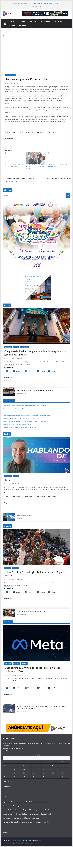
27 (24, 777)
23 (53, 773)
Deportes (12, 26)
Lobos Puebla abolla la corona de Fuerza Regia (31, 611)
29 (43, 777)
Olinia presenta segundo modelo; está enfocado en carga (35, 390)
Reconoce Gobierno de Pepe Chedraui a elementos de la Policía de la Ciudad (27, 415)
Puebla (11, 21)
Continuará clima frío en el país (57, 178)
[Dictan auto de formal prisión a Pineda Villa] (58, 158)
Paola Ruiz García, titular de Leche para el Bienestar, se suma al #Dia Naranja (27, 412)
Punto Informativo (10, 75)
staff (17, 83)
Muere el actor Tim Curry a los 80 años (15, 409)
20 (24, 773)
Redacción (19, 358)
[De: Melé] (36, 455)
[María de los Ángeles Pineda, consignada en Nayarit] (14, 158)
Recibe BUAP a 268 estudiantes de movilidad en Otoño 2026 (22, 428)
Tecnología (16, 663)
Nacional (33, 21)
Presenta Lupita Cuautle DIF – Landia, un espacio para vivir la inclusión (25, 421)
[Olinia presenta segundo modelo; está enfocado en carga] (9, 392)
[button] (15, 21)
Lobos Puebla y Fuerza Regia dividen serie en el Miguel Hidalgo (33, 574)
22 (43, 773)
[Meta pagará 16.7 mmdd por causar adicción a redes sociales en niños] (36, 643)
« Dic (4, 782)
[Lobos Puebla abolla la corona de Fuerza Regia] (9, 613)
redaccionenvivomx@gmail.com (13, 748)
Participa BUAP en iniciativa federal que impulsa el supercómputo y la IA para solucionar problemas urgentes (41, 707)
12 (14, 769)
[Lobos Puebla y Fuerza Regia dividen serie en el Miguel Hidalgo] (36, 547)
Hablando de (8, 476)
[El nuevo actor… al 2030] (9, 517)
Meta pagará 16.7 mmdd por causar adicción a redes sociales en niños (33, 669)
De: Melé (9, 479)
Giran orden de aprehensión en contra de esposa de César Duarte (35, 166)
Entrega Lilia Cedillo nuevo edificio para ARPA (17, 424)
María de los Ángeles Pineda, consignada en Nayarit (14, 165)
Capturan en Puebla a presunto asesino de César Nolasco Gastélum (24, 406)
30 (53, 777)
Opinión (22, 21)
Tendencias (57, 21)
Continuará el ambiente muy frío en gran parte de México (19, 179)
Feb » (8, 782)
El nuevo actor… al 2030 (24, 516)
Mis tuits (5, 832)
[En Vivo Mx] (5, 23)
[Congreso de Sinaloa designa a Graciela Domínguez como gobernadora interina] (36, 326)
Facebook (6, 787)
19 (14, 773)
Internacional (45, 21)
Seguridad (22, 26)
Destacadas (8, 347)
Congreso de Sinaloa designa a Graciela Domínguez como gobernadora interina (35, 353)
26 (14, 777)
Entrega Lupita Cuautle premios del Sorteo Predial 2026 (20, 418)
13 (24, 769)
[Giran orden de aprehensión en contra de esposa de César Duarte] (36, 158)
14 (33, 769)
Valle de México (25, 347)
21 (33, 773)
